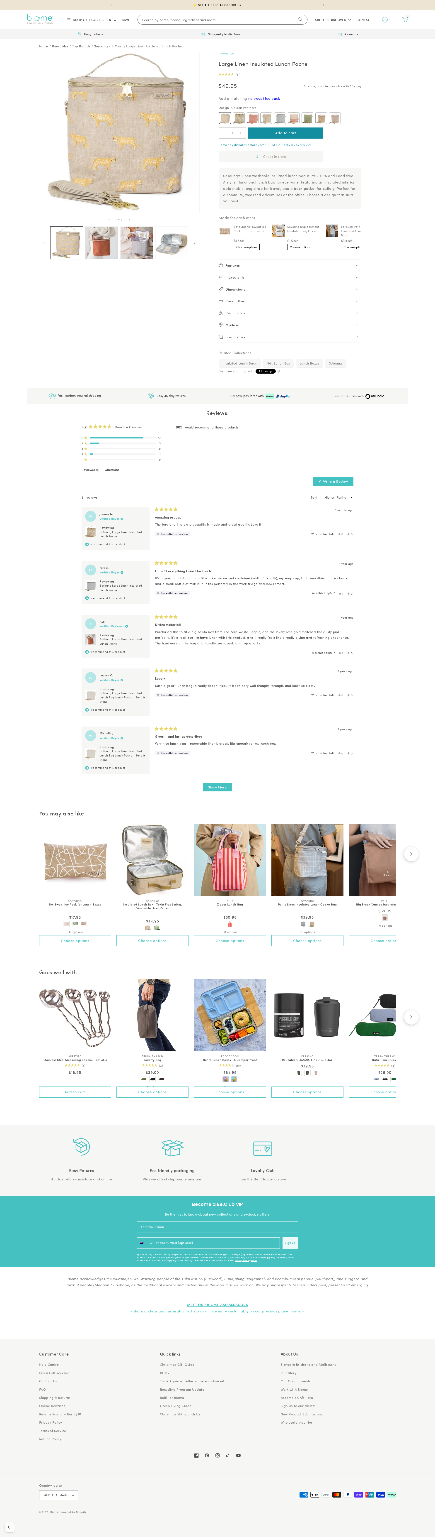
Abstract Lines (238, 118)
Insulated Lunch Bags (239, 363)
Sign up (290, 1243)
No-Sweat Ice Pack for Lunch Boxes (75, 904)
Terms (254, 1260)
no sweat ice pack (264, 98)
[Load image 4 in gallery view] (171, 242)
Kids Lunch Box (278, 363)
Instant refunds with (349, 396)
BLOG (164, 1373)
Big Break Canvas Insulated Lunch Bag (384, 904)
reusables (60, 46)
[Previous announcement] (111, 5)
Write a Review (337, 482)
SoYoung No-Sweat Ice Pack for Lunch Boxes (250, 229)
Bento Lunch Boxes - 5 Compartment (230, 1060)
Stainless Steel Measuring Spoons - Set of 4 (75, 1060)
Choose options (246, 247)
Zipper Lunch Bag (230, 904)
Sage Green (307, 118)
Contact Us (48, 1381)
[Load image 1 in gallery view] (66, 242)
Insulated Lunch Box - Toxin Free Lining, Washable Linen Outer (152, 906)
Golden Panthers (225, 118)
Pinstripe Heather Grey (280, 118)
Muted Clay (252, 118)
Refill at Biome (172, 1397)
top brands (81, 46)
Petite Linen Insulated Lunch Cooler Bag (307, 904)
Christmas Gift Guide (177, 1364)
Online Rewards (52, 1405)
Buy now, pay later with (247, 396)
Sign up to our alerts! (298, 1405)
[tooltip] (172, 534)
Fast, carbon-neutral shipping (79, 395)
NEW (112, 19)
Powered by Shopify (73, 1512)
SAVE (126, 19)
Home (43, 46)
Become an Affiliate (297, 1397)
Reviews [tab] (90, 470)
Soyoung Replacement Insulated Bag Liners (303, 229)
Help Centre (49, 1364)
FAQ (42, 1389)
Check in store (274, 156)
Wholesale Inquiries (297, 1422)
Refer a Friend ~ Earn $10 (60, 1414)
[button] (85, 19)
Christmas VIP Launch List (181, 1414)
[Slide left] (109, 220)
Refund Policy (50, 1439)
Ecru (335, 118)
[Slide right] (130, 220)
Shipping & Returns (54, 1397)
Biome (54, 1512)
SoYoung (226, 54)
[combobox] (145, 1243)
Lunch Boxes (309, 363)
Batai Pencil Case (385, 1060)
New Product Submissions (301, 1414)
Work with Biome (294, 1389)
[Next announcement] (324, 5)
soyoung (101, 46)
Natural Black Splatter (266, 118)
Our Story (289, 1373)
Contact (364, 19)
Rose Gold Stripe (293, 118)
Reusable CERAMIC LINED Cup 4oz (307, 1060)
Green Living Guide (175, 1405)
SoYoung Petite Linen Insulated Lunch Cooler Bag (357, 231)
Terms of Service (52, 1430)
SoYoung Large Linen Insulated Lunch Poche (147, 46)
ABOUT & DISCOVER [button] (330, 19)
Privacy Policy (242, 1260)
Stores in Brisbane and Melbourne (309, 1364)
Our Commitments (296, 1381)
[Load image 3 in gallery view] (136, 242)
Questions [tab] (112, 470)
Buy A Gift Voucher (54, 1373)
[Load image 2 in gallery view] (101, 242)
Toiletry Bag (152, 1060)
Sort (314, 497)
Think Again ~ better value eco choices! (192, 1381)
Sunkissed (321, 118)
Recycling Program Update (182, 1389)
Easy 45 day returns (171, 395)
